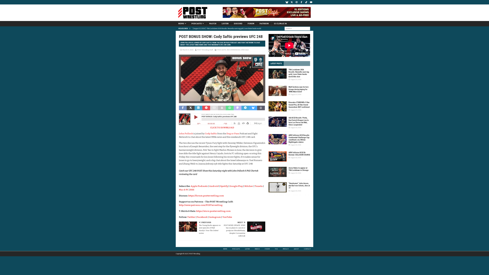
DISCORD (238, 24)
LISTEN (225, 24)
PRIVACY (286, 249)
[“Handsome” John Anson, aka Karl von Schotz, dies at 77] (278, 187)
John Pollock (186, 133)
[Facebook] (301, 2)
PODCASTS (196, 24)
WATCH (212, 24)
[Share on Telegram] (245, 108)
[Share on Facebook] (183, 108)
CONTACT (307, 249)
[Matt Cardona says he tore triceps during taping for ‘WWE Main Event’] (278, 91)
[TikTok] (306, 2)
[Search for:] (297, 29)
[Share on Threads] (261, 108)
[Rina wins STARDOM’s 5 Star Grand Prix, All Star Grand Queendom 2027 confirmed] (278, 106)
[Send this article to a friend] (214, 108)
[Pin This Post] (206, 108)
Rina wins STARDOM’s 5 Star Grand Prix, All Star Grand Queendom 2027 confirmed (299, 104)
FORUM (251, 24)
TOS (276, 249)
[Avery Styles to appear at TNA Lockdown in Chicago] (278, 172)
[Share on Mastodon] (237, 108)
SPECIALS (245, 50)
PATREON (264, 24)
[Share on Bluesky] (253, 108)
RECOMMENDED (233, 50)
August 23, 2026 (296, 79)
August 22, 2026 (296, 127)
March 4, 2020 (187, 50)
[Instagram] (296, 2)
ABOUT (296, 249)
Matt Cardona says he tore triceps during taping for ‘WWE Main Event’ (299, 89)
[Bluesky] (287, 2)
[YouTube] (311, 2)
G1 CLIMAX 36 (280, 24)
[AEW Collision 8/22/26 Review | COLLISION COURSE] (278, 156)
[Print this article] (222, 108)
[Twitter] (291, 2)
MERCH (257, 249)
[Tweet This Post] (190, 108)
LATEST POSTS (276, 64)
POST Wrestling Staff (205, 50)
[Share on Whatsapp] (230, 108)
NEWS (181, 24)
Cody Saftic (211, 133)
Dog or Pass (233, 133)
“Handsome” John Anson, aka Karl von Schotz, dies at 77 (299, 185)
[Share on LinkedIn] (198, 108)
